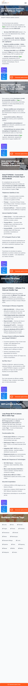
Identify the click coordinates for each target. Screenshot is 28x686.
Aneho (15, 552)
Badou (21, 548)
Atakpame (6, 552)
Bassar (5, 548)
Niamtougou (14, 536)
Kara (12, 524)
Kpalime (5, 544)
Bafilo (13, 548)
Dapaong (22, 544)
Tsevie (13, 528)
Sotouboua (6, 532)
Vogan (5, 528)
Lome (5, 524)
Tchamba (22, 528)
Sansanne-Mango (8, 540)
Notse (5, 536)
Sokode (20, 524)
